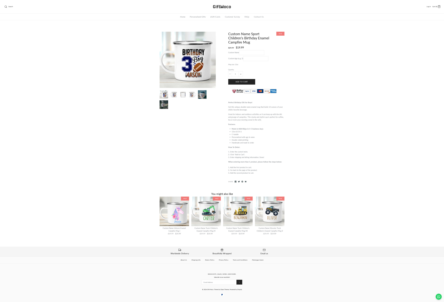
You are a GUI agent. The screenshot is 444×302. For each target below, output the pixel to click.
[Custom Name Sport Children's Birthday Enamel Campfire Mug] (188, 60)
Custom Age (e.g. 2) (235, 58)
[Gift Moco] (222, 4)
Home (182, 17)
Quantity (231, 70)
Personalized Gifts (198, 17)
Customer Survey (232, 17)
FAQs (247, 17)
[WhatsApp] (439, 297)
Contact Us (259, 17)
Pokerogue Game (257, 260)
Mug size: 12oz (233, 64)
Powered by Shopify (236, 289)
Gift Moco (210, 289)
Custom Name (233, 52)
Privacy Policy (223, 260)
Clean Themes (224, 289)
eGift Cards (215, 17)
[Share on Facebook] (235, 181)
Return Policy (209, 260)
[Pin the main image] (242, 181)
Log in (429, 6)
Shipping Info (196, 260)
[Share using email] (246, 181)
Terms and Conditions (240, 260)
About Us (184, 260)
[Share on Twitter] (239, 181)
